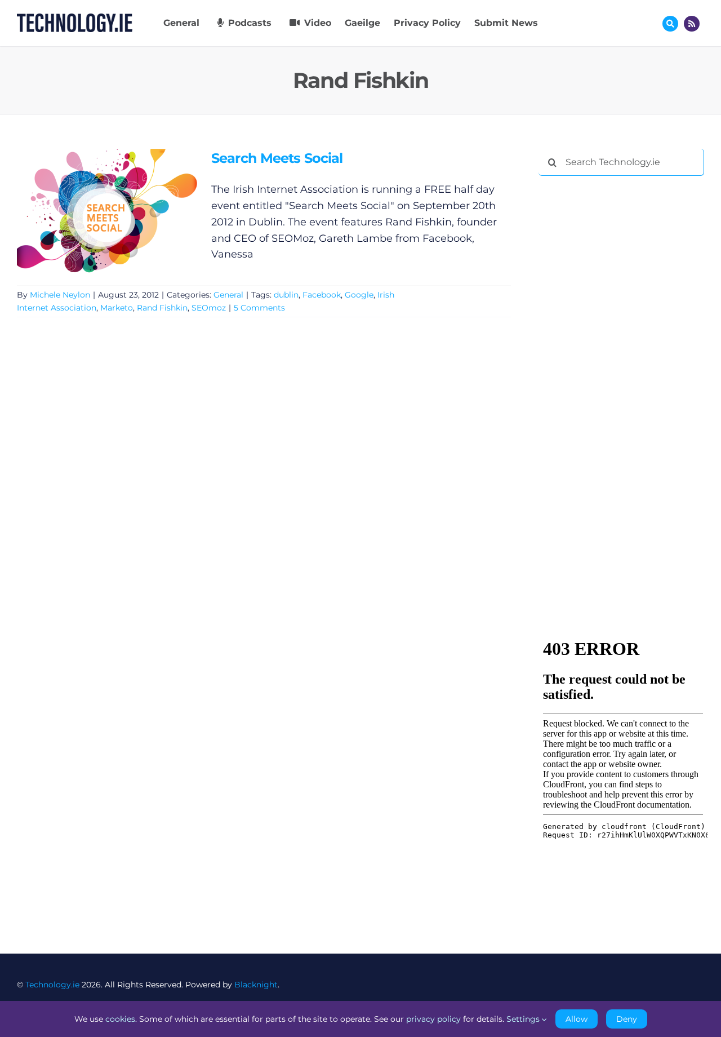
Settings (524, 1019)
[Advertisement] (622, 356)
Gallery (123, 210)
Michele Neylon (60, 295)
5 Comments (259, 308)
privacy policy (433, 1019)
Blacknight (256, 985)
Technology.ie (52, 985)
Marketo (116, 308)
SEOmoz (209, 308)
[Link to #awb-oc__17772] (670, 24)
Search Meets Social (90, 210)
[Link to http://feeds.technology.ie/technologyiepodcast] (692, 24)
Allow (577, 1019)
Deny (626, 1019)
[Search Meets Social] (107, 211)
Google (359, 295)
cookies (120, 1019)
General (228, 295)
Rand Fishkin (162, 308)
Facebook (321, 295)
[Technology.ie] (74, 18)
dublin (286, 295)
